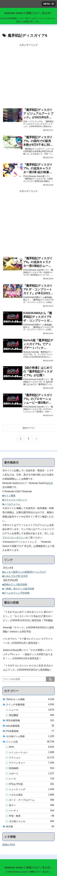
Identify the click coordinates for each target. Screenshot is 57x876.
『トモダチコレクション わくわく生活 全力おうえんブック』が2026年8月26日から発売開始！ (28, 667)
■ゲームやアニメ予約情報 (16, 593)
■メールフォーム (11, 504)
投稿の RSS (8, 844)
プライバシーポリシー (14, 537)
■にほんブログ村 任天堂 (15, 576)
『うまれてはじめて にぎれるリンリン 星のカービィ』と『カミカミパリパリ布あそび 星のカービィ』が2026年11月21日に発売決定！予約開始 (28, 616)
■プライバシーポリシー (14, 500)
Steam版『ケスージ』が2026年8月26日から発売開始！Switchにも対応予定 (28, 629)
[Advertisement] (28, 75)
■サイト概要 (8, 495)
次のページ (28, 428)
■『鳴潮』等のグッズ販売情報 (18, 588)
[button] (50, 679)
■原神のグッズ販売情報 (14, 584)
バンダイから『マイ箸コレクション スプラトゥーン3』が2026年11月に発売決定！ (28, 640)
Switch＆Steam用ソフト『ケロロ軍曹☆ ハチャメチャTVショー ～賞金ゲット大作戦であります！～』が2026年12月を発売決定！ (28, 654)
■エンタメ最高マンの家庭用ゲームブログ (24, 572)
